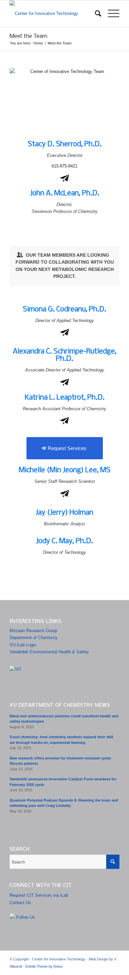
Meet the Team (28, 36)
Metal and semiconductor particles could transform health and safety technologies (64, 719)
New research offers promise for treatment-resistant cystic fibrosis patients (60, 761)
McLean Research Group (33, 630)
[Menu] (110, 13)
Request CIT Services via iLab (39, 895)
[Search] (94, 13)
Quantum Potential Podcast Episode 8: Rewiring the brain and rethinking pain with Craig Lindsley (64, 803)
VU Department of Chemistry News (60, 705)
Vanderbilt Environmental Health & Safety (49, 651)
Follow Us (25, 917)
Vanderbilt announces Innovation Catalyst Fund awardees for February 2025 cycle (63, 782)
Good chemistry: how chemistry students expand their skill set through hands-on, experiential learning (61, 740)
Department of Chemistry (34, 637)
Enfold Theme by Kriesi (44, 966)
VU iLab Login (23, 644)
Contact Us (20, 902)
